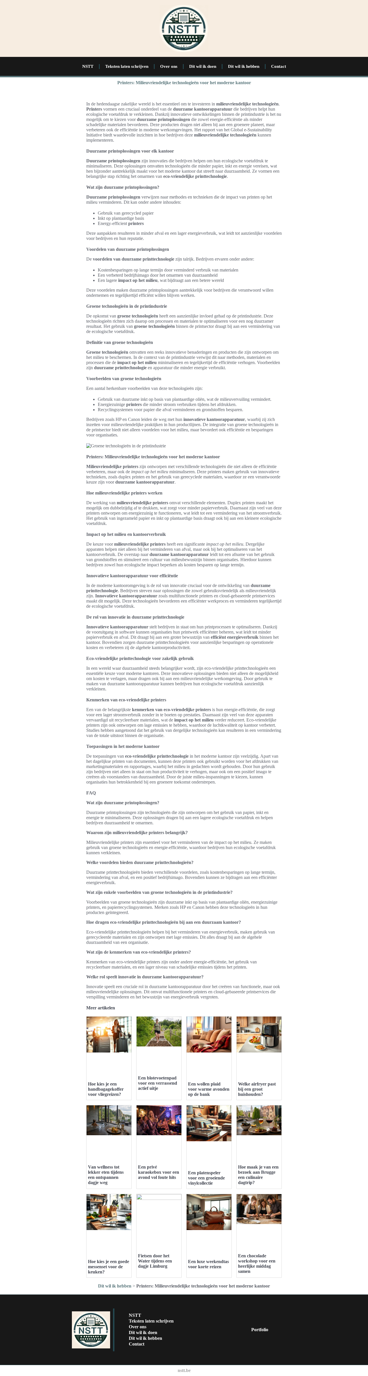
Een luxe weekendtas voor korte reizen (208, 1264)
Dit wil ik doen (202, 66)
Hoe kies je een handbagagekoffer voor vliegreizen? (106, 1089)
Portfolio (259, 1329)
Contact (278, 66)
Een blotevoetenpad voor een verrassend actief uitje (157, 1083)
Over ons (168, 66)
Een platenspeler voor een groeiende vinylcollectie (206, 1178)
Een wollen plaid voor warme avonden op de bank (208, 1089)
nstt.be (184, 1370)
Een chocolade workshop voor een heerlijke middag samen (256, 1263)
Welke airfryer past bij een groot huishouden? (257, 1089)
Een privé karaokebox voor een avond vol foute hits (158, 1172)
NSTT (87, 66)
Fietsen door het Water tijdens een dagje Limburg (155, 1261)
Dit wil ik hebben (243, 66)
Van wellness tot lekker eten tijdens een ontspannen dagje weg (106, 1175)
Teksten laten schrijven (126, 66)
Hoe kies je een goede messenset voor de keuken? (108, 1266)
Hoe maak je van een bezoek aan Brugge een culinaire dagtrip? (258, 1175)
